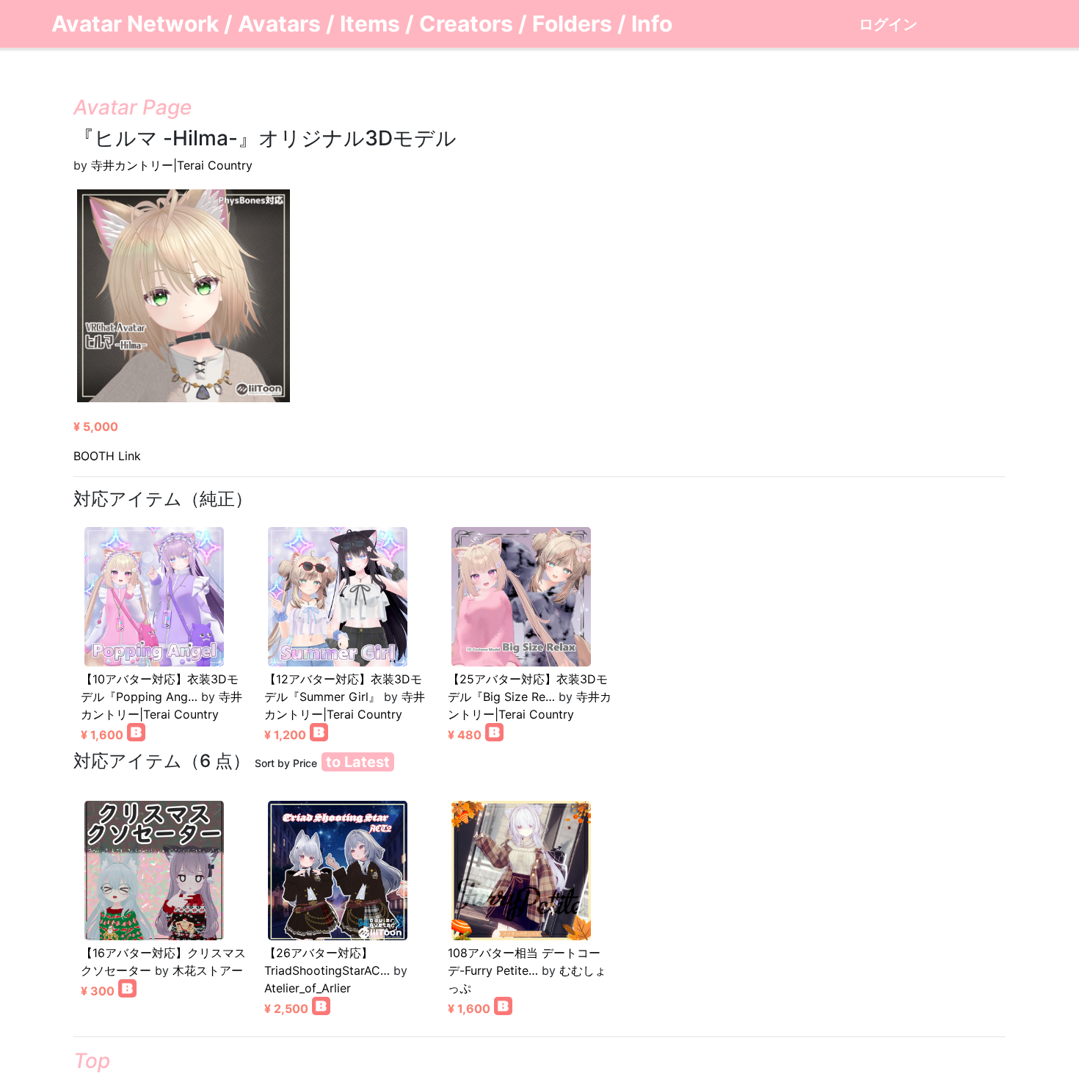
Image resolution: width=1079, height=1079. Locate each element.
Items (370, 23)
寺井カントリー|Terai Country (172, 165)
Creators (466, 23)
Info (651, 23)
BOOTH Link (107, 455)
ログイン (888, 24)
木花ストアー (207, 970)
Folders (572, 23)
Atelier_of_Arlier (307, 988)
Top (91, 1060)
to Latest (358, 762)
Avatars (279, 23)
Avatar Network (135, 23)
